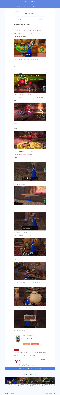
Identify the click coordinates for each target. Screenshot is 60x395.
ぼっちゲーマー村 (30, 2)
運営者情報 (6, 393)
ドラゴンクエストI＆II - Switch (28, 338)
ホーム (20, 6)
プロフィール (38, 6)
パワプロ (32, 6)
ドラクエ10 (26, 6)
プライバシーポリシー (13, 393)
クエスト (20, 11)
